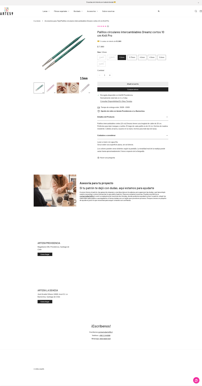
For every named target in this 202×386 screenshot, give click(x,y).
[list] (62, 53)
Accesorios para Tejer (53, 21)
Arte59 (41, 369)
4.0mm (142, 57)
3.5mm (121, 57)
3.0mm (101, 57)
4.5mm (151, 57)
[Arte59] (6, 11)
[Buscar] (195, 11)
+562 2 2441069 (104, 335)
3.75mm (132, 57)
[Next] (85, 53)
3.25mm (112, 57)
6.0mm (101, 64)
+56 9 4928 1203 (105, 339)
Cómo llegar (45, 254)
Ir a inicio (37, 21)
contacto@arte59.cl (105, 332)
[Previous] (39, 53)
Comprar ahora (132, 89)
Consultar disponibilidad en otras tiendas (116, 101)
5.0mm (161, 57)
